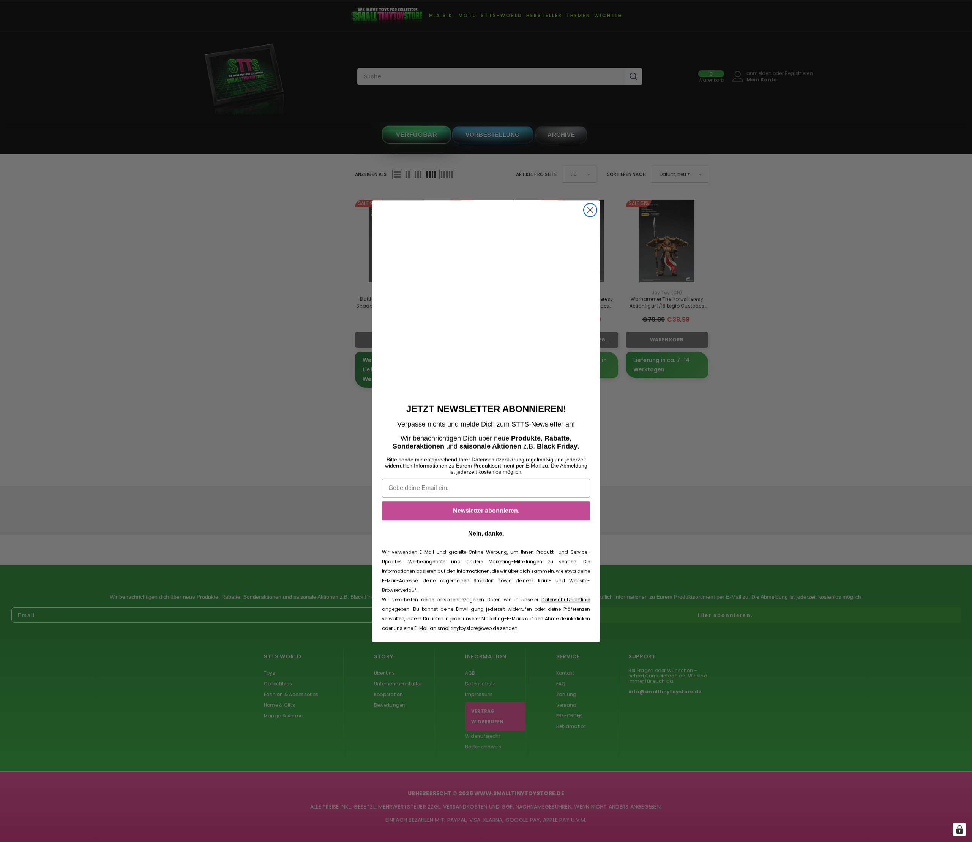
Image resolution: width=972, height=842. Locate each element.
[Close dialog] (590, 210)
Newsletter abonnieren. (486, 510)
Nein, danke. (486, 533)
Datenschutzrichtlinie (565, 599)
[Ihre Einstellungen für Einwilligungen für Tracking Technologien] (959, 829)
